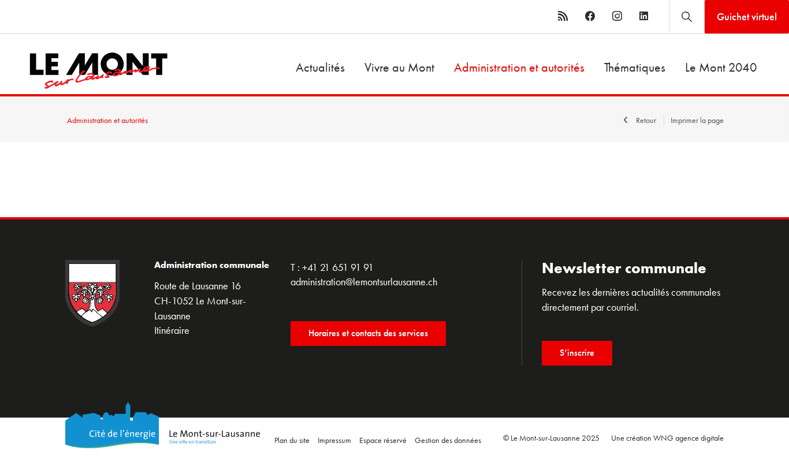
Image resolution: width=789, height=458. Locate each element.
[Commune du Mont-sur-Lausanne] (84, 71)
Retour (646, 120)
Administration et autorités (519, 67)
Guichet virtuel (747, 16)
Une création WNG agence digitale (667, 438)
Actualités (320, 67)
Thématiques (634, 67)
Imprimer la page (697, 120)
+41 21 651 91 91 (338, 267)
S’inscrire (577, 353)
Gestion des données (448, 440)
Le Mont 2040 (721, 67)
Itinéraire (171, 330)
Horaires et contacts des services (368, 333)
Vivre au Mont (399, 67)
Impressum (334, 440)
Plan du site (292, 440)
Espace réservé (383, 440)
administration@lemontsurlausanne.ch (364, 281)
